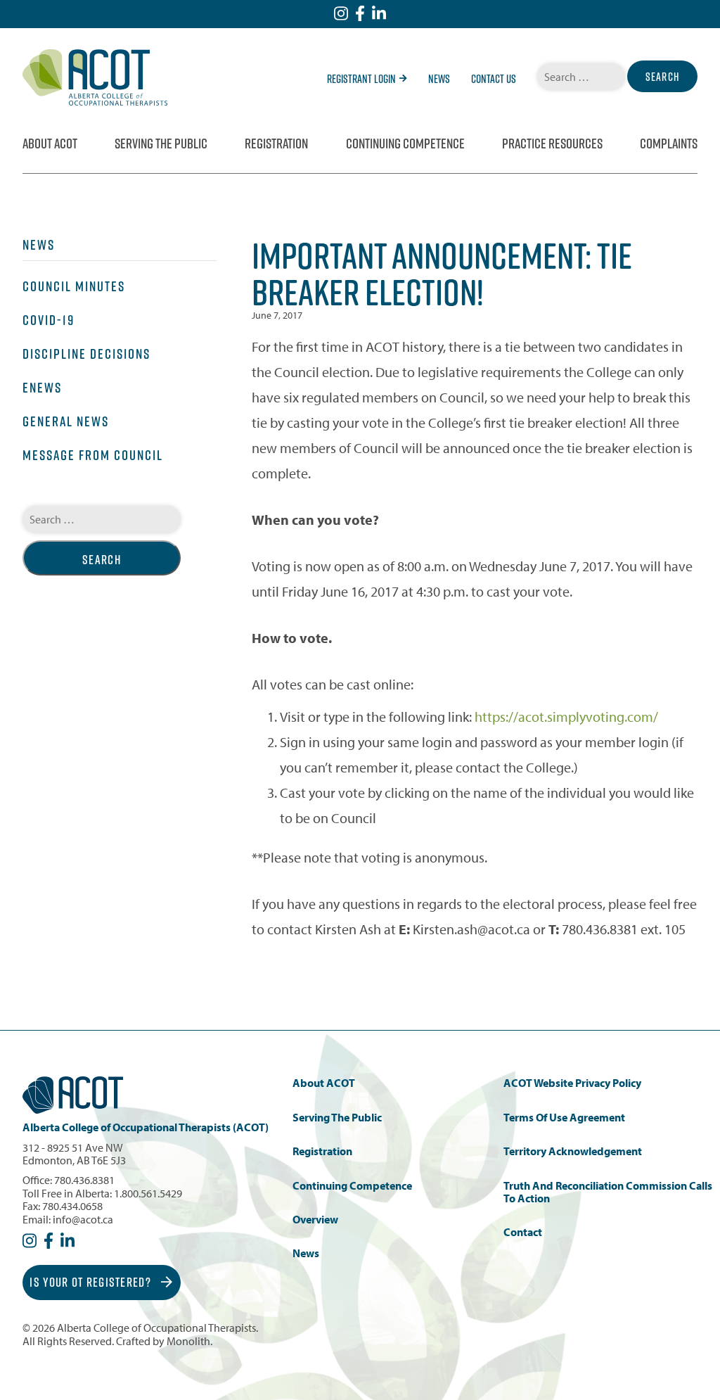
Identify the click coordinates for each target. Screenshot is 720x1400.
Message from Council (92, 455)
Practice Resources (552, 143)
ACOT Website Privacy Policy (572, 1083)
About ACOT (49, 143)
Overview (315, 1219)
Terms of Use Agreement (564, 1117)
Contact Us (493, 79)
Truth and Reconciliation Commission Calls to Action (607, 1192)
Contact (522, 1232)
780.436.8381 (84, 1180)
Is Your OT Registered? (92, 1282)
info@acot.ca (83, 1219)
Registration (276, 143)
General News (65, 421)
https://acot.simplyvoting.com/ (566, 716)
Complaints (669, 143)
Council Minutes (73, 286)
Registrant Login (361, 79)
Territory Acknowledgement (572, 1151)
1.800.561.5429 (148, 1193)
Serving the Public (161, 143)
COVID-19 (48, 320)
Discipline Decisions (86, 354)
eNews (42, 387)
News (439, 79)
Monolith (188, 1341)
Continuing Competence (405, 143)
